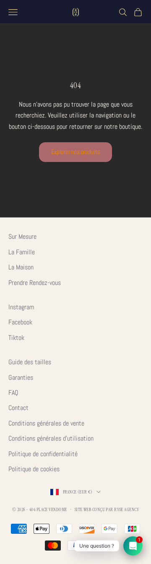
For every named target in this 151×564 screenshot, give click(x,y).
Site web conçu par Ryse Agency (107, 509)
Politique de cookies (34, 469)
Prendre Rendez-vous (34, 282)
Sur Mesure (22, 236)
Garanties (20, 377)
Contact (18, 407)
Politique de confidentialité (43, 453)
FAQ (13, 392)
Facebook (20, 322)
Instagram (21, 307)
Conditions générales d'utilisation (51, 438)
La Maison (21, 267)
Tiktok (16, 337)
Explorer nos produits (75, 152)
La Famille (21, 252)
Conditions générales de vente (46, 423)
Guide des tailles (29, 362)
